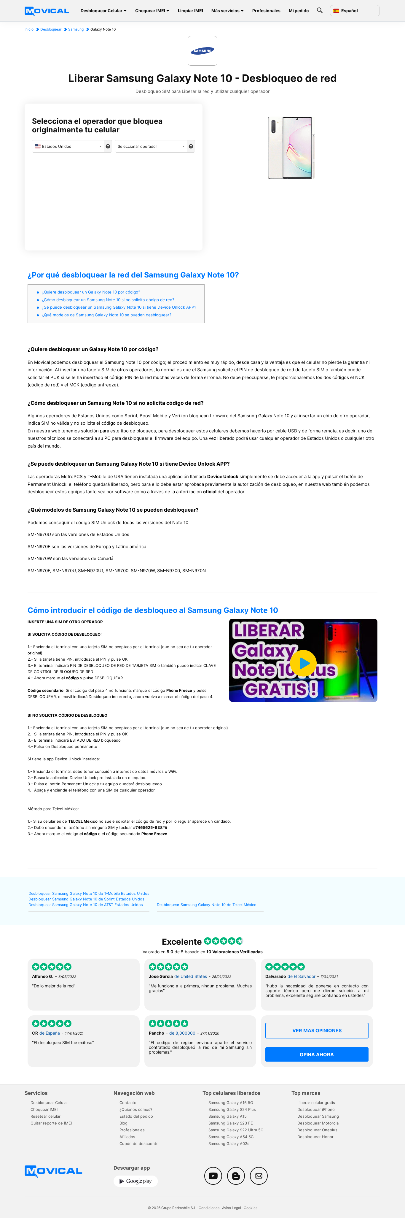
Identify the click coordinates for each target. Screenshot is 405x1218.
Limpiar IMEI (190, 10)
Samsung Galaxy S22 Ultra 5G (236, 1129)
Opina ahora (317, 1054)
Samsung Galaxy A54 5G (231, 1136)
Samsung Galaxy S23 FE (230, 1123)
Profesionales (266, 10)
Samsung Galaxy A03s (228, 1143)
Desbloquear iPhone (316, 1109)
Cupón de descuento (139, 1143)
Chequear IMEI (150, 10)
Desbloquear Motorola (318, 1123)
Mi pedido (299, 10)
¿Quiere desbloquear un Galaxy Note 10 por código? (91, 292)
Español (349, 10)
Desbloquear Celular (101, 10)
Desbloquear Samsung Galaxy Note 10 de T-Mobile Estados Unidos (88, 893)
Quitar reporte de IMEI (51, 1123)
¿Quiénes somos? (135, 1109)
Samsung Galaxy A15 (227, 1116)
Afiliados (127, 1136)
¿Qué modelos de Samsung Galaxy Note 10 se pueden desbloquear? (106, 315)
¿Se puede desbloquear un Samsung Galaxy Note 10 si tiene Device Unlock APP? (119, 307)
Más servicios (225, 10)
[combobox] (68, 146)
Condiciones (209, 1208)
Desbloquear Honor (315, 1136)
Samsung (76, 29)
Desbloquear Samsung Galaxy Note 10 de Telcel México (206, 905)
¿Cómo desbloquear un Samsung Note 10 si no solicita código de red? (108, 299)
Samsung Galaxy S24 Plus (232, 1109)
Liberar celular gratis (316, 1102)
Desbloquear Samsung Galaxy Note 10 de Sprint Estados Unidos (86, 899)
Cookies (250, 1208)
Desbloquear (50, 29)
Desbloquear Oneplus (317, 1129)
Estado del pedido (136, 1116)
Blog (123, 1123)
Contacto (127, 1102)
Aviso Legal (231, 1208)
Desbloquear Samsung (318, 1116)
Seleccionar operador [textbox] (137, 146)
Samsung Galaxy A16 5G (230, 1102)
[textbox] (68, 146)
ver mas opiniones (317, 1030)
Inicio (29, 29)
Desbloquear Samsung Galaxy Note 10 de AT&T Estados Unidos (85, 905)
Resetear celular (45, 1116)
